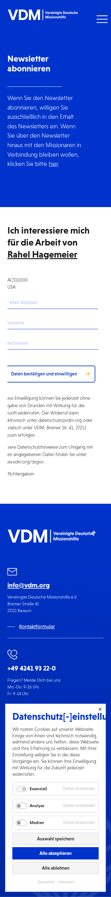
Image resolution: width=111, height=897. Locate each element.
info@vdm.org (28, 585)
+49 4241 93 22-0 (31, 668)
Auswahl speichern (55, 838)
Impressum (66, 882)
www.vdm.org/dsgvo (23, 461)
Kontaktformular (37, 627)
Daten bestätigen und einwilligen (44, 373)
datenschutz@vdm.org (60, 420)
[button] (101, 19)
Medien (37, 822)
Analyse (37, 805)
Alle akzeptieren (55, 853)
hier (53, 164)
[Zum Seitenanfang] (94, 532)
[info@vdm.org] (12, 573)
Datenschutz (46, 882)
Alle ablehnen (55, 868)
